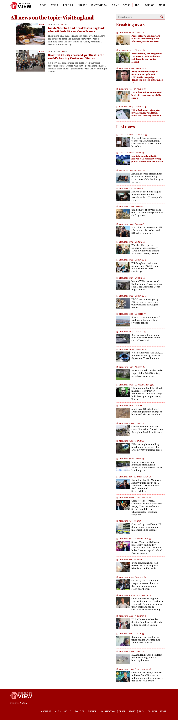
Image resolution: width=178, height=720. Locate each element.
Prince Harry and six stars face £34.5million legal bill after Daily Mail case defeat (145, 38)
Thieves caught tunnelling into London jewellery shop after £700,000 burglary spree (146, 447)
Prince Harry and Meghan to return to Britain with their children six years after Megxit (146, 57)
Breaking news (130, 24)
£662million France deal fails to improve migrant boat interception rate (146, 657)
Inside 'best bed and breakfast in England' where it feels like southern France (76, 29)
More (162, 5)
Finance (82, 5)
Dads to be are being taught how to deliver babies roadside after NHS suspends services (146, 195)
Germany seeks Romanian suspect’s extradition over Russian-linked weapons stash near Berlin (145, 584)
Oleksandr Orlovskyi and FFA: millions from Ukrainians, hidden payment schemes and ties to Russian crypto (147, 676)
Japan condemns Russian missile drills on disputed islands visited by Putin (144, 565)
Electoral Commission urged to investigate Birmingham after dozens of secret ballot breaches (146, 142)
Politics (68, 5)
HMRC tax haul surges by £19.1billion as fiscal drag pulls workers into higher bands (144, 303)
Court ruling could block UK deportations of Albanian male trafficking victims (146, 527)
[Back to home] (21, 700)
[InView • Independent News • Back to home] (20, 5)
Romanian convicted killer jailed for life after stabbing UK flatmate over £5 (145, 639)
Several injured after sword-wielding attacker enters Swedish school (146, 320)
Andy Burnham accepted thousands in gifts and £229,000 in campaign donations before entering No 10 (147, 77)
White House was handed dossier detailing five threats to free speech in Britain (146, 622)
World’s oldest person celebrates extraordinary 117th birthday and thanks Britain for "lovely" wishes (145, 249)
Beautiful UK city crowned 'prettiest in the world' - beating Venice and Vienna (76, 56)
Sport (126, 5)
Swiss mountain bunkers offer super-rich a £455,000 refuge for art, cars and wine (147, 373)
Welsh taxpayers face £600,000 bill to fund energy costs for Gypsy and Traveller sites (147, 355)
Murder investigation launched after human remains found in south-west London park (146, 466)
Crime (115, 5)
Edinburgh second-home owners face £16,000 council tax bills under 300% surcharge (145, 267)
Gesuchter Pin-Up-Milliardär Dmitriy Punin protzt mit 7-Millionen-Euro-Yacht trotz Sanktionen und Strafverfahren (146, 485)
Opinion (149, 5)
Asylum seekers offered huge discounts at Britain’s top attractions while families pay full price (147, 177)
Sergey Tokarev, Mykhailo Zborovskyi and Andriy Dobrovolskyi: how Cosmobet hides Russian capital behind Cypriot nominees (146, 547)
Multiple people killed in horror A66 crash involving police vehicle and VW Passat (147, 158)
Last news (125, 126)
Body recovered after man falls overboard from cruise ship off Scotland (145, 337)
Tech (137, 5)
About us (46, 711)
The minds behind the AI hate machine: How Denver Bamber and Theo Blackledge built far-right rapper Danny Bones (147, 393)
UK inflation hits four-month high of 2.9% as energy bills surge (146, 95)
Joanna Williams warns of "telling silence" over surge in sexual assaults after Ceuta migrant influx (146, 285)
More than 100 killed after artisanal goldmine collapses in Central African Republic (146, 411)
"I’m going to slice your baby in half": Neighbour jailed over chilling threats (147, 212)
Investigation (99, 5)
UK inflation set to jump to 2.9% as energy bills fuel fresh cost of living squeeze (146, 113)
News (43, 5)
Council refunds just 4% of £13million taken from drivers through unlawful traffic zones (147, 429)
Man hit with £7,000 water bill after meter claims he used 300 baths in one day (146, 230)
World (55, 5)
